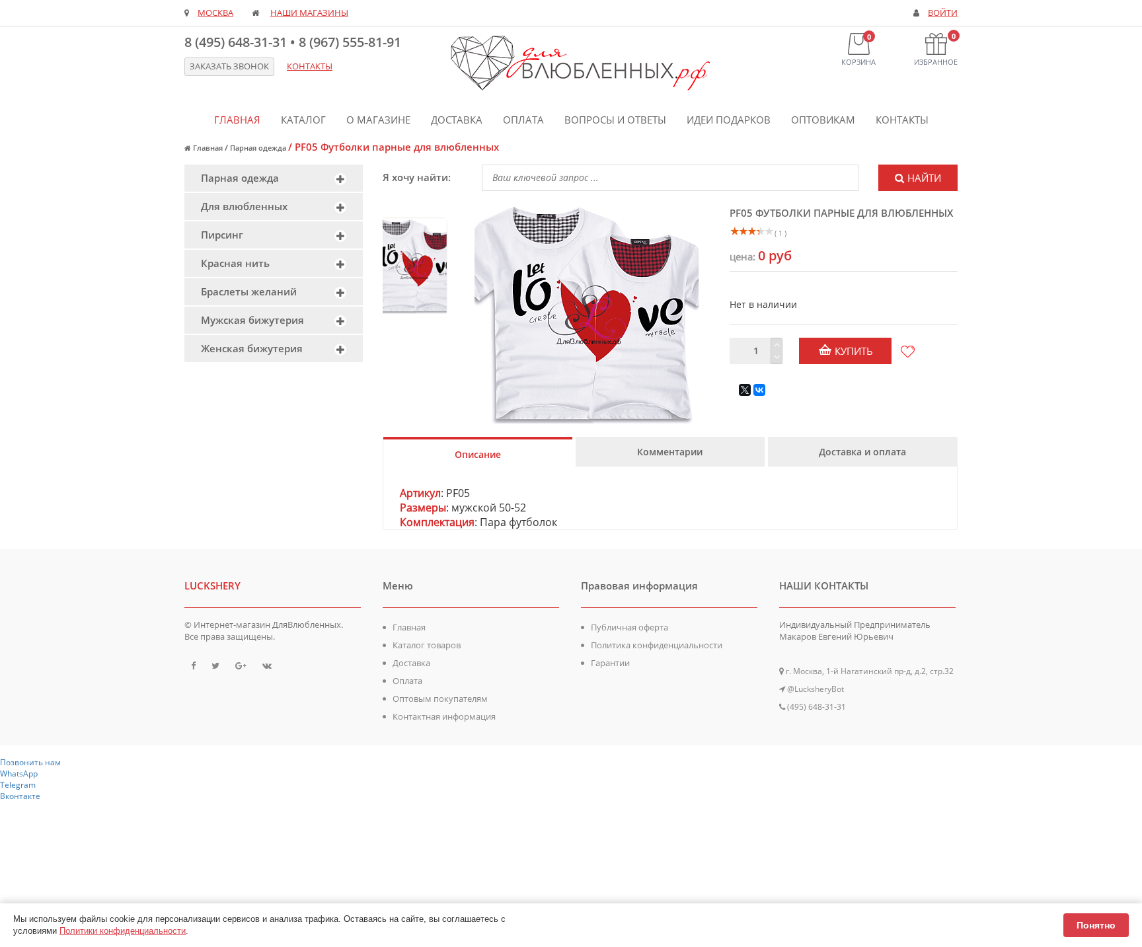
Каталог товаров (427, 645)
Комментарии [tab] (670, 451)
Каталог (303, 119)
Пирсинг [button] (222, 234)
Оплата (523, 119)
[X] (745, 390)
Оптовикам (823, 119)
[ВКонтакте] (759, 390)
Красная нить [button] (235, 263)
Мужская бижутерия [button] (252, 319)
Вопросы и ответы (615, 119)
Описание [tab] (478, 454)
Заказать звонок (229, 66)
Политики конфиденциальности (122, 931)
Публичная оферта (629, 627)
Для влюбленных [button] (244, 206)
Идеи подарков (729, 119)
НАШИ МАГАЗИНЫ (309, 13)
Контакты (902, 119)
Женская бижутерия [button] (252, 348)
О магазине (378, 119)
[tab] (273, 178)
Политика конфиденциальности (656, 645)
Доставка (456, 119)
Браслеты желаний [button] (249, 291)
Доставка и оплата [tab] (862, 451)
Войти (943, 13)
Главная (237, 119)
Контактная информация (444, 716)
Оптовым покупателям (440, 698)
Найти (924, 177)
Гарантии (610, 663)
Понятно (1096, 925)
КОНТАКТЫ (309, 66)
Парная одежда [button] (240, 177)
